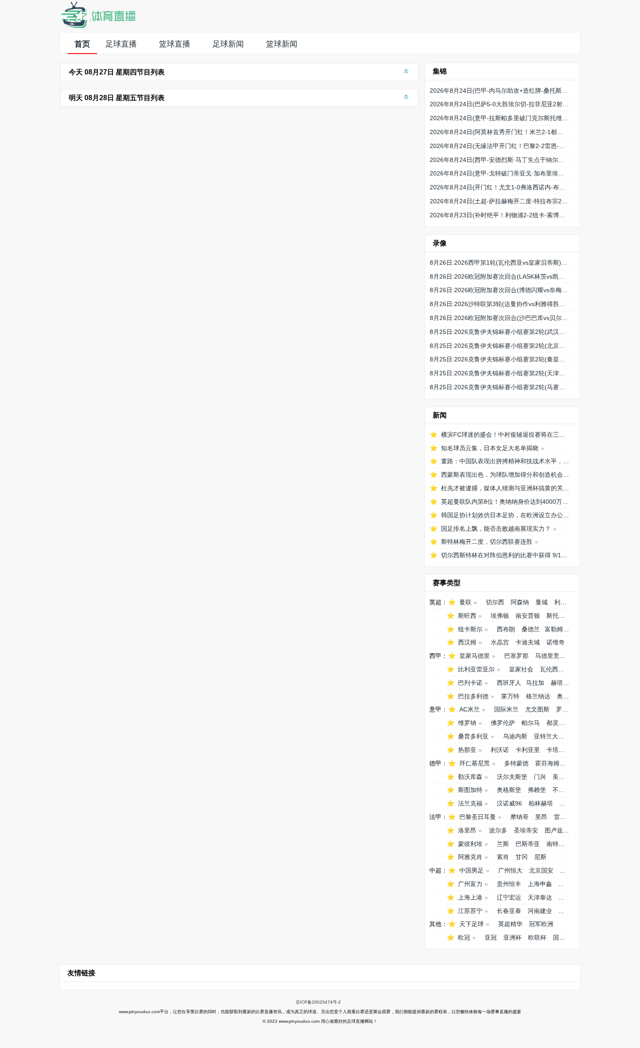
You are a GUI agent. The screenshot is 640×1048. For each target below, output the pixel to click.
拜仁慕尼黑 (474, 763)
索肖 (503, 856)
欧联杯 (537, 937)
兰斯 (503, 843)
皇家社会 (521, 669)
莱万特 (510, 696)
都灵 (552, 722)
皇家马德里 (474, 655)
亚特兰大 (546, 736)
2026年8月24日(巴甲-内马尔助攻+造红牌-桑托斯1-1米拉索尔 (499, 90)
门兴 (540, 776)
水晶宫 (500, 642)
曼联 (465, 602)
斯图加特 (470, 789)
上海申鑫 (540, 883)
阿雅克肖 (470, 856)
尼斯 (540, 856)
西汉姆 (467, 642)
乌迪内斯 (515, 736)
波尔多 (498, 830)
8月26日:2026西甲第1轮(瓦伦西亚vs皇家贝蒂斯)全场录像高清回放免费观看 (499, 262)
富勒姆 (554, 629)
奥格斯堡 (509, 789)
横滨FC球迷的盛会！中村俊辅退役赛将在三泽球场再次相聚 (521, 434)
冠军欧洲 (541, 923)
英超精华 (510, 923)
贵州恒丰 (509, 883)
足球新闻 (228, 44)
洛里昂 (467, 830)
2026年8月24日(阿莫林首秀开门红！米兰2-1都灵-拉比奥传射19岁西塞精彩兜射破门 (499, 131)
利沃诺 (500, 749)
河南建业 (540, 910)
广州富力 (470, 883)
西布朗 (506, 629)
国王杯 (562, 937)
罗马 (562, 709)
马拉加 (535, 682)
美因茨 (561, 776)
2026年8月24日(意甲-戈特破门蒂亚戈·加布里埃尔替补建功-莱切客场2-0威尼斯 (499, 173)
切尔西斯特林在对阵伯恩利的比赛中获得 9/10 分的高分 (516, 555)
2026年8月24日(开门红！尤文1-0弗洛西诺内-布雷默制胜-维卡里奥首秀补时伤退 (499, 187)
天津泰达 (540, 897)
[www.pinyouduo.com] (98, 26)
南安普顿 (527, 615)
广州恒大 (510, 870)
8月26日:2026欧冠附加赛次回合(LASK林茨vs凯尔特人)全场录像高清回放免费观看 (499, 276)
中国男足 (471, 870)
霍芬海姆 (547, 763)
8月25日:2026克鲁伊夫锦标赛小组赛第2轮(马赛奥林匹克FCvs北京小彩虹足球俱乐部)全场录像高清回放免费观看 (499, 387)
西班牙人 (509, 682)
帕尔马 (531, 722)
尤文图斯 (537, 709)
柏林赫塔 (541, 803)
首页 (82, 44)
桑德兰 (531, 629)
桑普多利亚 (473, 736)
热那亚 (467, 749)
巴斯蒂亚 (527, 843)
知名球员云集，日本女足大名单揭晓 (490, 448)
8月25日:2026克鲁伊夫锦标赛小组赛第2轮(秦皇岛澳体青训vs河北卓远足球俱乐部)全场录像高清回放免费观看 (499, 359)
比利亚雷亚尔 (476, 669)
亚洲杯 (512, 937)
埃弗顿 (500, 615)
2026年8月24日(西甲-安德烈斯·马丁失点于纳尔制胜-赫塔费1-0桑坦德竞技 (499, 159)
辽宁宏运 (509, 897)
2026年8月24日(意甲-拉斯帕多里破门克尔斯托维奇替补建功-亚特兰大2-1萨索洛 (499, 118)
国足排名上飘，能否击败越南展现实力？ (496, 528)
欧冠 (464, 937)
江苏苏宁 (470, 910)
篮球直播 (174, 44)
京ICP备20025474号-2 (318, 1002)
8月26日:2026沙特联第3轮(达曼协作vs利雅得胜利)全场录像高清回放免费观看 (499, 303)
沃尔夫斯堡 (512, 776)
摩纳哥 (519, 816)
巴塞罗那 (516, 655)
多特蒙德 (516, 763)
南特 (552, 843)
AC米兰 (469, 709)
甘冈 (521, 856)
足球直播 (121, 44)
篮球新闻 (281, 44)
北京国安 (541, 870)
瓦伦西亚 (552, 669)
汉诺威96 (509, 803)
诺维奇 (555, 642)
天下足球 (471, 923)
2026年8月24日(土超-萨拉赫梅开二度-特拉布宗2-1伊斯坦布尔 (499, 201)
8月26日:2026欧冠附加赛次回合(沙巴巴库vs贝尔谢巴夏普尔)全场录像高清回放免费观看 (499, 317)
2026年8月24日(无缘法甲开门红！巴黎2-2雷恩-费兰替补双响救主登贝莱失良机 (499, 145)
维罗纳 (467, 722)
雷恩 (560, 816)
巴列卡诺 (470, 682)
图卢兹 (554, 830)
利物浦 (563, 602)
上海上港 (470, 897)
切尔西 (495, 602)
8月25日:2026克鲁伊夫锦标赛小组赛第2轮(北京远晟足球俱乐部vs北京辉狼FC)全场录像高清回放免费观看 (499, 345)
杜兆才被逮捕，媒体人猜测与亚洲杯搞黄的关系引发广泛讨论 (523, 488)
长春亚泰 (509, 910)
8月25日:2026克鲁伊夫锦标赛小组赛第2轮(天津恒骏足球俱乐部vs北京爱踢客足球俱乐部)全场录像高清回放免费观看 (499, 373)
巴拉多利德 (473, 696)
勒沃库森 (470, 776)
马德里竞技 (550, 655)
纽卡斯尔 (470, 629)
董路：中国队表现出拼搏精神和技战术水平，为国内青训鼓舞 (523, 461)
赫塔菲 (560, 682)
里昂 (541, 816)
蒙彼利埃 (470, 843)
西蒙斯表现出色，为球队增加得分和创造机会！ (505, 474)
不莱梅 (561, 789)
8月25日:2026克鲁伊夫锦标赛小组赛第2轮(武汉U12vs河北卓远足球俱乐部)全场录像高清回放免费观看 (499, 331)
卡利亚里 (527, 749)
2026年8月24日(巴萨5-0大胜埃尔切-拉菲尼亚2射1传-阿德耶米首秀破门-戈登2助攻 (499, 104)
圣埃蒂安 (526, 830)
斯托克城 (558, 615)
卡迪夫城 (527, 642)
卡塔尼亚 (558, 749)
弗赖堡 (537, 789)
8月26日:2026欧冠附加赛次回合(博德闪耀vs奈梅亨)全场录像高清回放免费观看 (499, 289)
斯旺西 (467, 615)
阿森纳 (520, 602)
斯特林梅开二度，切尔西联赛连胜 (486, 541)
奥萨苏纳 (569, 696)
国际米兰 (506, 709)
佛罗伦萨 (503, 722)
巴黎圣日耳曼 (477, 816)
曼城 (542, 602)
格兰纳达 (538, 696)
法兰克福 (470, 803)
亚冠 (491, 937)
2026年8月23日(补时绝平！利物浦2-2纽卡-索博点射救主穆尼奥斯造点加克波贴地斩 (499, 215)
